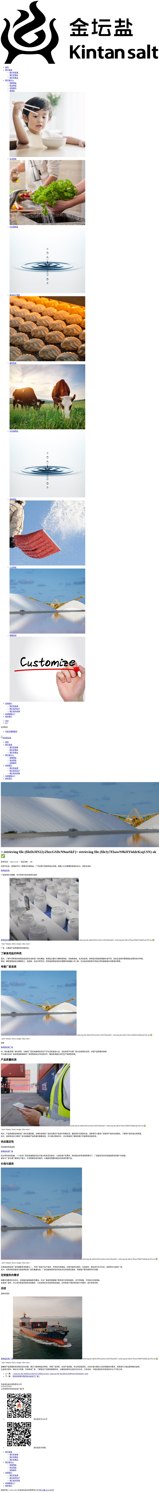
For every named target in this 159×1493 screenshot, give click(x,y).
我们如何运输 (15, 711)
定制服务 (13, 763)
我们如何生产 (15, 709)
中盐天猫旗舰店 (11, 731)
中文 (7, 721)
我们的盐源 (14, 706)
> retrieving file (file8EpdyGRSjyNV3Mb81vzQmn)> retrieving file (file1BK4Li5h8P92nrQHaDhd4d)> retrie (50, 1374)
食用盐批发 (5, 870)
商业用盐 (13, 760)
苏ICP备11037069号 (46, 1490)
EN (6, 723)
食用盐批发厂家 (7, 1047)
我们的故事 (14, 73)
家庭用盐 (13, 758)
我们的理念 (14, 75)
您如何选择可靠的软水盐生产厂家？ (26, 1376)
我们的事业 (14, 78)
